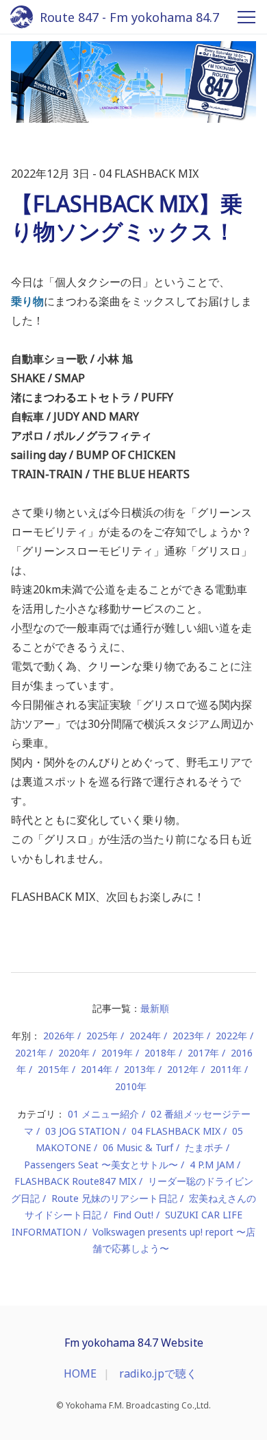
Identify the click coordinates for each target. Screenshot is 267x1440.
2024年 (145, 1035)
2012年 (183, 1069)
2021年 (31, 1052)
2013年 (139, 1069)
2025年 (102, 1035)
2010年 (131, 1086)
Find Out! (133, 1214)
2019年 (117, 1052)
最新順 (154, 1008)
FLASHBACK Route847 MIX (75, 1181)
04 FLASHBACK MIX (175, 1130)
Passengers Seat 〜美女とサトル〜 (101, 1164)
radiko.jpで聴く (158, 1373)
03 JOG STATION (82, 1130)
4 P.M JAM (212, 1164)
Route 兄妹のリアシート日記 (114, 1198)
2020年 (74, 1052)
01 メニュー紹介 (103, 1113)
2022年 (231, 1035)
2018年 (160, 1052)
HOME (80, 1373)
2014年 (96, 1069)
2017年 (203, 1052)
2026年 (59, 1035)
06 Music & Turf (138, 1147)
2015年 (53, 1069)
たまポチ (204, 1147)
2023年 (188, 1035)
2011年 (226, 1069)
